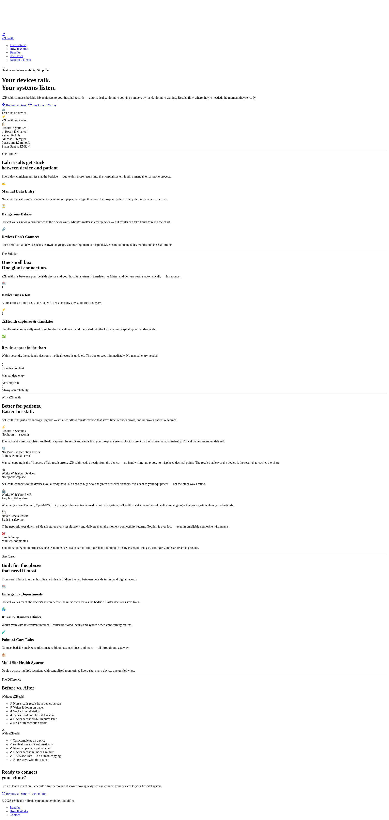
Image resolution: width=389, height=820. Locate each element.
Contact (15, 815)
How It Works (19, 48)
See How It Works (44, 105)
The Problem (18, 45)
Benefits (15, 52)
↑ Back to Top (37, 793)
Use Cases (16, 56)
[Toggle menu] (3, 67)
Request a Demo (20, 59)
